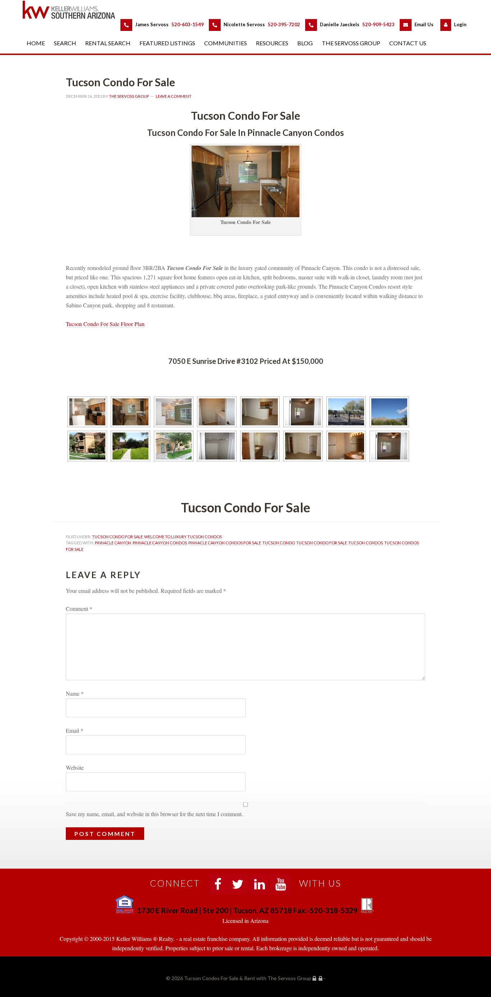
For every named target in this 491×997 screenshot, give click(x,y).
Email (74, 730)
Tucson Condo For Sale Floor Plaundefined (105, 324)
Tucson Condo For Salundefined (117, 536)
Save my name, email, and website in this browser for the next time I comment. (154, 814)
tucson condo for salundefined (321, 542)
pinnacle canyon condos (160, 542)
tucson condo (278, 542)
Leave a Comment (174, 96)
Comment (79, 608)
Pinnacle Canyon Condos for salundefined (224, 542)
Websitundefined (75, 767)
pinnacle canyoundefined (113, 542)
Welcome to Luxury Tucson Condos (183, 536)
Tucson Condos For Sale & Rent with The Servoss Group (73, 9)
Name (75, 693)
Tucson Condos (365, 542)
